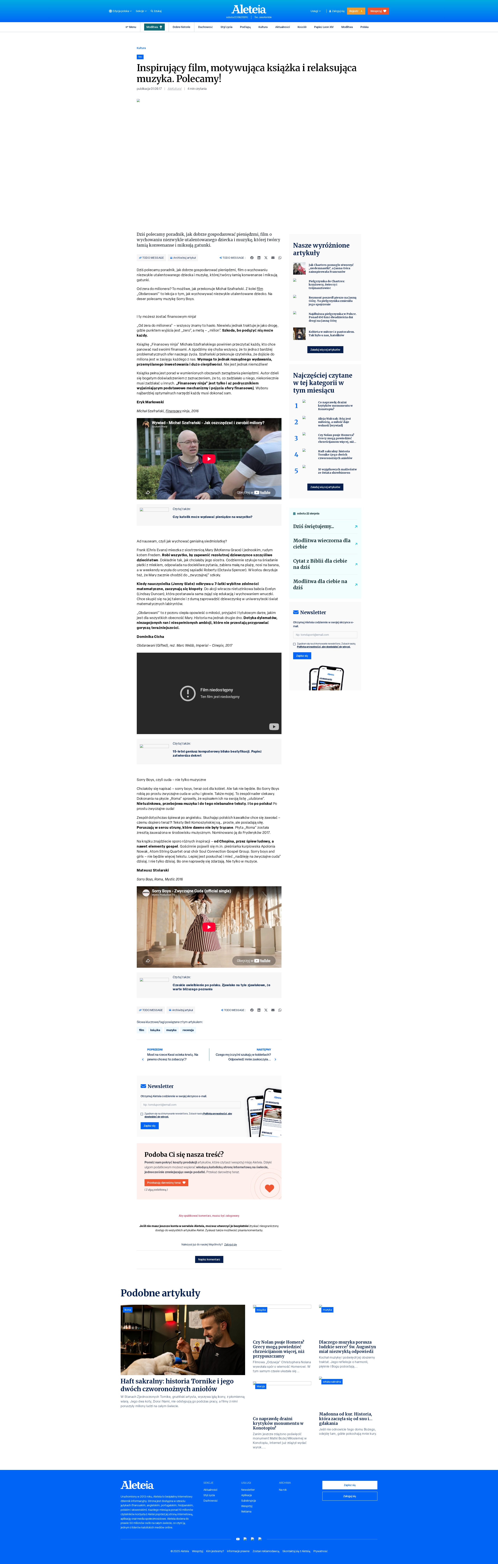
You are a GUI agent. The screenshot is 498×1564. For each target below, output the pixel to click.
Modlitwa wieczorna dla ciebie (322, 544)
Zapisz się (150, 1125)
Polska (364, 27)
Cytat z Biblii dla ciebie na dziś (320, 564)
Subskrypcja (248, 1500)
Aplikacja (246, 1495)
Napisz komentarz (209, 1259)
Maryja (261, 1386)
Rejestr (353, 11)
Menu (132, 27)
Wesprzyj (376, 11)
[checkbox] (142, 1114)
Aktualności (282, 27)
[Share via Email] (272, 257)
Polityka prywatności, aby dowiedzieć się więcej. (324, 646)
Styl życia (226, 27)
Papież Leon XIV (324, 27)
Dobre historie (181, 27)
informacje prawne (238, 1551)
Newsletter (248, 1490)
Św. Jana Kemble (263, 17)
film (260, 288)
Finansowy (174, 411)
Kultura (263, 27)
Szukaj (157, 11)
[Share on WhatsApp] (279, 257)
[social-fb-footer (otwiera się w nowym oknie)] (245, 1539)
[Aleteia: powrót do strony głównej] (249, 9)
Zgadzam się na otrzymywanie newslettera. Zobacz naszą (188, 1115)
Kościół (302, 27)
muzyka (171, 1030)
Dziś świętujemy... (313, 526)
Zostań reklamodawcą (266, 1551)
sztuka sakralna (332, 1381)
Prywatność (320, 1551)
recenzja (188, 1030)
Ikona (127, 1310)
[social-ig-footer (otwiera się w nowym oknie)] (260, 1539)
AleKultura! (175, 89)
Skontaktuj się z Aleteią (296, 1551)
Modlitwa (152, 27)
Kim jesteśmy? (215, 1551)
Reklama (246, 1511)
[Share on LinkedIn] (258, 257)
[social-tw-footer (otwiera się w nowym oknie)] (252, 1539)
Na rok (283, 1490)
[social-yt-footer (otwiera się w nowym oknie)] (238, 1539)
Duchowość (205, 27)
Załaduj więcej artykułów (325, 349)
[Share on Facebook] (251, 257)
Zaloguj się (338, 11)
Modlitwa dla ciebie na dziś (320, 584)
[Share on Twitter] (265, 257)
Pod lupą (245, 27)
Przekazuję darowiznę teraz (164, 1182)
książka (155, 1030)
